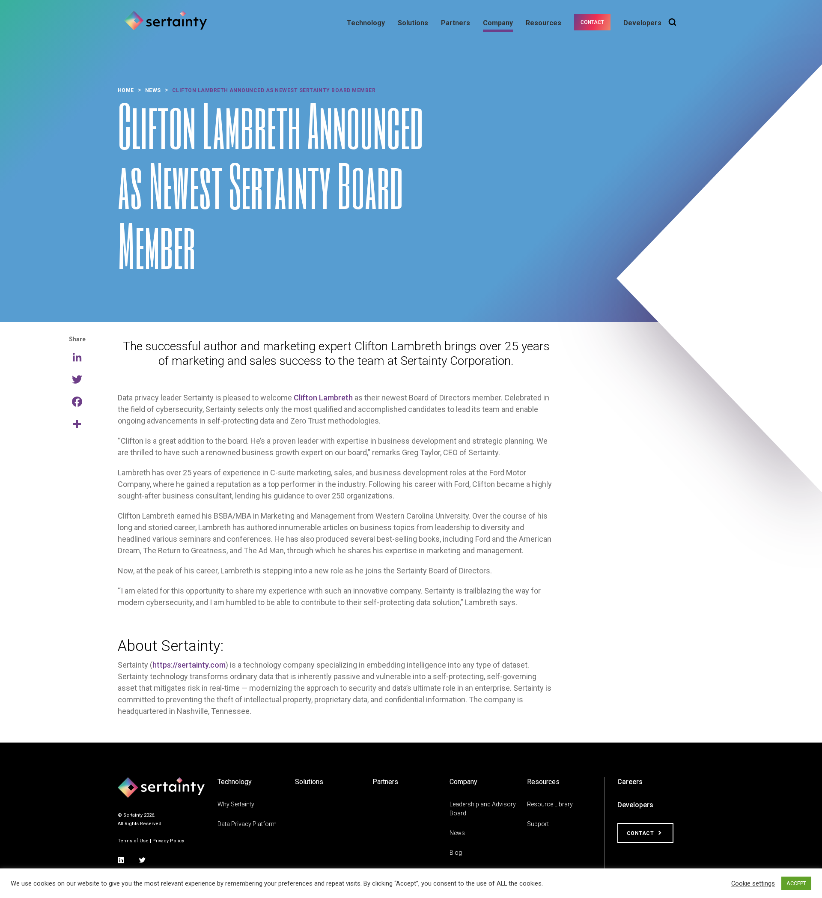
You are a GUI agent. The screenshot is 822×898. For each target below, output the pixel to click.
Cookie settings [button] (753, 883)
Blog (456, 852)
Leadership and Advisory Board (483, 809)
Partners (455, 23)
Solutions (413, 23)
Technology (366, 23)
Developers (642, 23)
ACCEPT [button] (796, 883)
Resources (543, 23)
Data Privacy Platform (247, 823)
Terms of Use (133, 841)
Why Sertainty (235, 804)
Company (498, 23)
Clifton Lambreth (323, 397)
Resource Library (550, 804)
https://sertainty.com (189, 664)
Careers (630, 782)
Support (538, 823)
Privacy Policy (168, 841)
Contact (592, 22)
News (457, 832)
